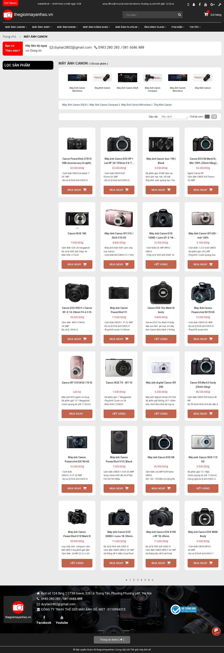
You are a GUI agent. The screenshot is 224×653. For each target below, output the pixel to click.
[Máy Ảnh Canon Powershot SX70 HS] (203, 293)
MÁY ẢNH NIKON (66, 27)
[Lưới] (207, 116)
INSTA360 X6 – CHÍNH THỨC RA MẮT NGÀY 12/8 (49, 3)
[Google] (213, 4)
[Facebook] (200, 4)
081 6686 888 (133, 47)
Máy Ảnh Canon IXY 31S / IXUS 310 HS (119, 235)
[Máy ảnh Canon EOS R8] (161, 442)
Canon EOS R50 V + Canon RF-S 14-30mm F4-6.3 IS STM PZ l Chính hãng (77, 310)
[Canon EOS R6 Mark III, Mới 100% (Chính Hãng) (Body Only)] (203, 143)
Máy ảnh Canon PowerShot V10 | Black (119, 459)
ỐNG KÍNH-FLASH (154, 27)
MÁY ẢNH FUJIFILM (126, 27)
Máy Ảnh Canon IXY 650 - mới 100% (203, 235)
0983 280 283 (109, 47)
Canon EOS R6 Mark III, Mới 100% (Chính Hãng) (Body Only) (203, 161)
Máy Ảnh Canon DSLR (74, 104)
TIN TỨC (194, 27)
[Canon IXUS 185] (77, 218)
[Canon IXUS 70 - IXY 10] (119, 367)
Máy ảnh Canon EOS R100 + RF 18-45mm (161, 534)
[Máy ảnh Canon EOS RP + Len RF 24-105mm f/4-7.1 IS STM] (119, 143)
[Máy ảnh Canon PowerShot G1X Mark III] (77, 516)
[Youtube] (205, 4)
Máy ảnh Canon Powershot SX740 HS (77, 459)
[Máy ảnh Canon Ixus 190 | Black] (161, 143)
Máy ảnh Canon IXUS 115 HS (203, 459)
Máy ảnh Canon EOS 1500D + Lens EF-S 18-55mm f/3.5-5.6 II (161, 236)
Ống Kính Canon (163, 104)
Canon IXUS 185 (77, 233)
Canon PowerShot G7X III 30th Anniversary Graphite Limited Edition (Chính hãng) (77, 161)
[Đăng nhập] (194, 4)
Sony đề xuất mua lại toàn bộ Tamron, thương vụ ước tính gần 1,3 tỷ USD (129, 3)
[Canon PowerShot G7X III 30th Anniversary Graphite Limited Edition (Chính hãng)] (77, 143)
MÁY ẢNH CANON (15, 27)
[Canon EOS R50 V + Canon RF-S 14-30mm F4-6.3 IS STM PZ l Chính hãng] (77, 293)
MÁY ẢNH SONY (41, 27)
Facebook (44, 622)
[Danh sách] (214, 116)
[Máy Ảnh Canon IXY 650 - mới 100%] (203, 218)
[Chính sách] (219, 4)
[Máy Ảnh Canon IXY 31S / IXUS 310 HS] (119, 218)
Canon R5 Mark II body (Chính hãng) (203, 384)
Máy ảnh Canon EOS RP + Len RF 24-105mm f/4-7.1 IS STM (119, 161)
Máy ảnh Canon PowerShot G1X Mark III (77, 534)
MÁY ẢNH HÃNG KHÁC (96, 27)
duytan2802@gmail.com (73, 47)
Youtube (62, 622)
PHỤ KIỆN (177, 27)
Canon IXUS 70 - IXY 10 (119, 382)
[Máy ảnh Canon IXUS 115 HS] (203, 442)
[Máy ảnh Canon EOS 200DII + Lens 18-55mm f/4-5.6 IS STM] (119, 516)
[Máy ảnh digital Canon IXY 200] (161, 367)
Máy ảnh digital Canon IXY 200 (161, 384)
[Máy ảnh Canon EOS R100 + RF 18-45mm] (161, 516)
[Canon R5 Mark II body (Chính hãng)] (203, 367)
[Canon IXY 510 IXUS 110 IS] (77, 367)
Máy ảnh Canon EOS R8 (161, 457)
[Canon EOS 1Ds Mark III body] (161, 293)
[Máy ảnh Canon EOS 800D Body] (203, 516)
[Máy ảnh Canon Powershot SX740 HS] (77, 442)
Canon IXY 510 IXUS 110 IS (77, 382)
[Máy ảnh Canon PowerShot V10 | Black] (119, 442)
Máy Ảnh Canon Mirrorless (136, 104)
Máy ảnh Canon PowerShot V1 (119, 310)
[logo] (28, 14)
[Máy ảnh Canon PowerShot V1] (119, 293)
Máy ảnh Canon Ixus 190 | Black (161, 160)
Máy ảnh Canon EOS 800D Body (203, 534)
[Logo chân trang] (18, 609)
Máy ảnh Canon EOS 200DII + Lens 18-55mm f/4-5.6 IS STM (119, 534)
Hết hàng (161, 264)
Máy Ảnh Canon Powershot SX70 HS (203, 310)
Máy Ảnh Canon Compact (104, 104)
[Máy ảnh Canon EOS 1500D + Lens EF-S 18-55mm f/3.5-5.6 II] (161, 218)
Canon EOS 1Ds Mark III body (161, 310)
